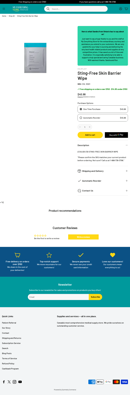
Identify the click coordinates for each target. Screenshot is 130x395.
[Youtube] (20, 382)
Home (4, 16)
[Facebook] (4, 382)
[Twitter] (9, 381)
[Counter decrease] (80, 127)
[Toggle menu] (4, 9)
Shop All (12, 16)
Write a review (83, 237)
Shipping (80, 97)
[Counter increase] (89, 127)
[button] (76, 9)
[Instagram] (14, 382)
